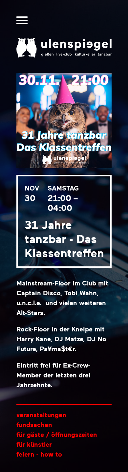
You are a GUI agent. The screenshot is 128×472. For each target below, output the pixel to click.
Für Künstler (34, 444)
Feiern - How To (39, 454)
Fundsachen (34, 424)
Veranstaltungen (41, 414)
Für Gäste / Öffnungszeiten (56, 434)
